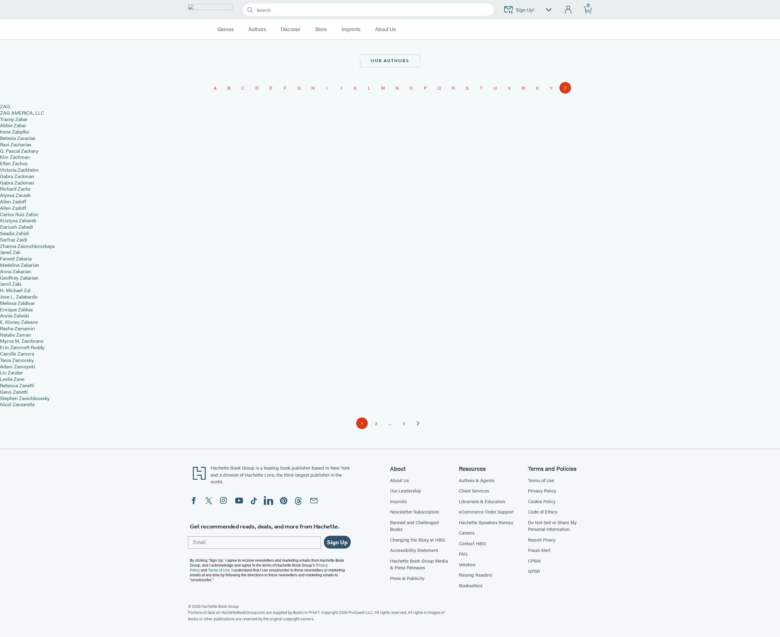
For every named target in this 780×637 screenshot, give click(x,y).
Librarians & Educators (482, 501)
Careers (466, 532)
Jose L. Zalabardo (18, 296)
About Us (399, 480)
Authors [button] (257, 29)
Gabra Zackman (17, 176)
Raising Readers (475, 574)
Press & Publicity (407, 578)
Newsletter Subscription (414, 511)
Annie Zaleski (14, 315)
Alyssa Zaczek (15, 195)
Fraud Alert (539, 550)
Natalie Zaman (15, 334)
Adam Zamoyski (17, 366)
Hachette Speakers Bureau (486, 522)
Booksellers (470, 585)
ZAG (5, 106)
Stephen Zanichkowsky (25, 398)
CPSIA (534, 560)
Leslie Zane (12, 378)
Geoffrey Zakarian (19, 277)
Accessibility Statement (414, 550)
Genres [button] (225, 29)
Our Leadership (405, 490)
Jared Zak (10, 252)
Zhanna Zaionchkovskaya (27, 245)
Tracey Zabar (14, 119)
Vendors (467, 564)
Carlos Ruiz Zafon (19, 214)
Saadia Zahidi (14, 233)
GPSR (534, 571)
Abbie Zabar (13, 125)
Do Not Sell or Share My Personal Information (552, 525)
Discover (290, 29)
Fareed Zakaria (16, 258)
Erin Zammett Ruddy (22, 347)
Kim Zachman (15, 156)
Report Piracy (541, 539)
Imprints (351, 29)
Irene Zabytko (14, 131)
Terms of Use (541, 480)
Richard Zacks (15, 188)
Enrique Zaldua (16, 309)
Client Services (474, 490)
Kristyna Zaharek (18, 220)
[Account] (568, 10)
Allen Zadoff (13, 201)
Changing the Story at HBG (417, 539)
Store (321, 29)
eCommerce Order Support (486, 511)
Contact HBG (472, 543)
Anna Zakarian (15, 271)
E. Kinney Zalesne (19, 321)
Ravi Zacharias (15, 144)
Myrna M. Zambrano (22, 340)
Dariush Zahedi (16, 226)
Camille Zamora (17, 353)
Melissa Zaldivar (17, 302)
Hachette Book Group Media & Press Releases (419, 564)
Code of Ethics (542, 511)
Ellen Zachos (14, 163)
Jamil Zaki (10, 283)
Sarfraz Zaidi (13, 239)
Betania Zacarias (17, 137)
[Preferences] (548, 10)
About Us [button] (385, 29)
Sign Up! (525, 9)
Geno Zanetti (14, 391)
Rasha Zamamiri (17, 328)
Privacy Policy (542, 490)
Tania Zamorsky (17, 359)
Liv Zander (11, 372)
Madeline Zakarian (19, 264)
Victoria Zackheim (19, 169)
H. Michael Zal (15, 290)
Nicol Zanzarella (17, 404)
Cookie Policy (541, 501)
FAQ (463, 553)
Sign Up (337, 542)
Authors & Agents (477, 480)
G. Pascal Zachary (19, 150)
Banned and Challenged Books (414, 525)
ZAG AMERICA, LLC (22, 112)
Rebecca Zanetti (17, 385)
